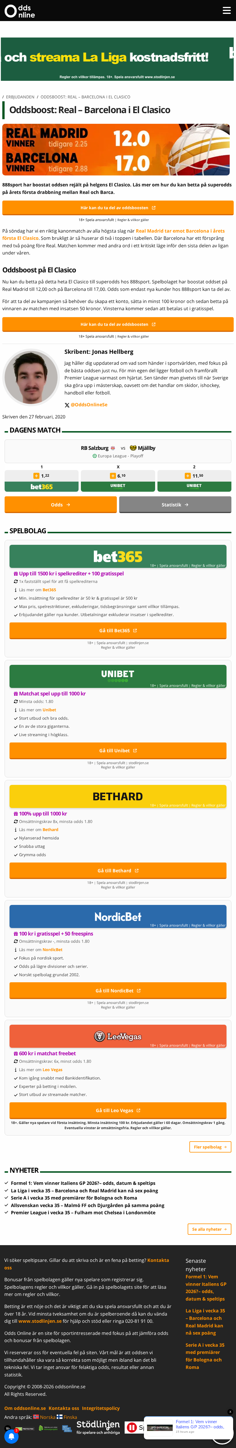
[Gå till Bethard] (118, 796)
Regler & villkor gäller (208, 565)
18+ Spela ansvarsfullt (96, 219)
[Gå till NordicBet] (118, 916)
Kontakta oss (64, 1408)
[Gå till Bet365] (118, 556)
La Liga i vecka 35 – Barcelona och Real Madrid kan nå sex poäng (84, 1190)
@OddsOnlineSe (85, 405)
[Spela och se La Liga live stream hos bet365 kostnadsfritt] (118, 59)
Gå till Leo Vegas (114, 1110)
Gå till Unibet (114, 750)
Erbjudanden (20, 97)
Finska (69, 1417)
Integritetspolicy (101, 1408)
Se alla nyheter (207, 1229)
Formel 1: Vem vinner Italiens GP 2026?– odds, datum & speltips (83, 1183)
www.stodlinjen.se (40, 1321)
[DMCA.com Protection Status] (25, 1428)
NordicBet (52, 949)
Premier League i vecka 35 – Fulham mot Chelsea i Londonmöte (83, 1212)
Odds (57, 505)
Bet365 (49, 589)
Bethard (50, 829)
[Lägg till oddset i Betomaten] (36, 475)
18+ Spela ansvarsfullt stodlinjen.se (118, 643)
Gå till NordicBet (115, 990)
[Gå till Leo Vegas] (118, 1036)
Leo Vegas (52, 1069)
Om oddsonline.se (25, 1408)
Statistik (171, 505)
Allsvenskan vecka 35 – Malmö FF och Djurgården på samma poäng (87, 1205)
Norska (47, 1417)
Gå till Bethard (114, 870)
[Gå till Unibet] (118, 676)
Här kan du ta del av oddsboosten (114, 207)
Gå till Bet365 (114, 630)
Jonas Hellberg (112, 352)
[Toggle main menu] (226, 10)
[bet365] (42, 487)
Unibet (49, 709)
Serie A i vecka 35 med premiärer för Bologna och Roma (74, 1198)
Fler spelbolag (208, 1147)
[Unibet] (118, 487)
